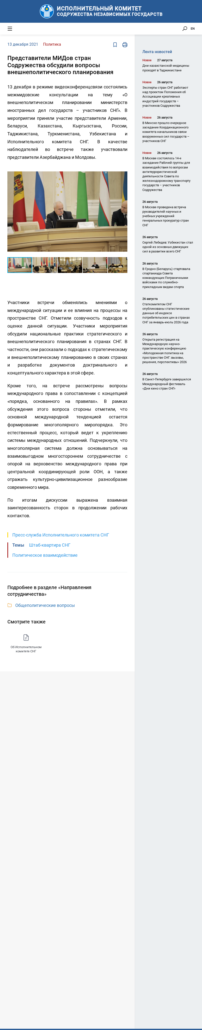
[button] (123, 171)
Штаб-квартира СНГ (49, 545)
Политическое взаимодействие (45, 555)
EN (193, 28)
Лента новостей (157, 51)
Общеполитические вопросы (45, 605)
